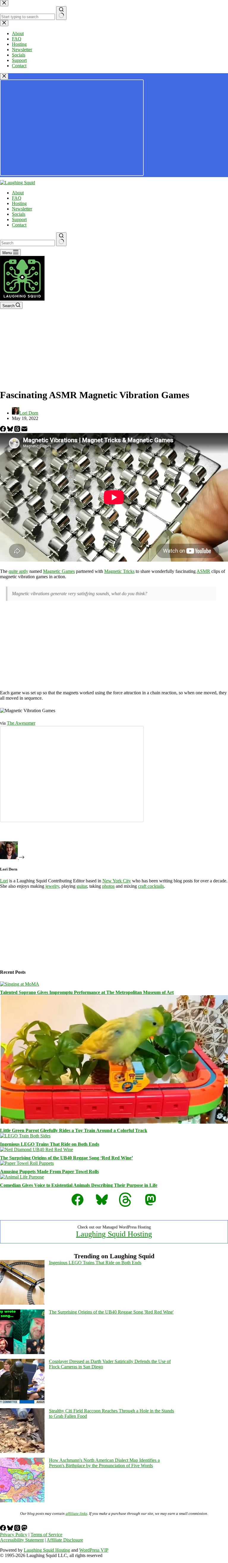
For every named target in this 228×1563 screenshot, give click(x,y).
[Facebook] (3, 430)
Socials (18, 214)
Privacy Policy (13, 1534)
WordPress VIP (93, 1550)
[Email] (24, 430)
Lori (4, 880)
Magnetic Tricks (119, 571)
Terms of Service (46, 1534)
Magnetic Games (59, 571)
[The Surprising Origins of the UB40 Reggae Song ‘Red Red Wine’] (36, 1149)
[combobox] (27, 243)
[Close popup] (4, 76)
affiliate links (76, 1513)
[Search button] (61, 239)
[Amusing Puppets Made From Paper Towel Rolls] (27, 1163)
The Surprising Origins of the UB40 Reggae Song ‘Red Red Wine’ (66, 1157)
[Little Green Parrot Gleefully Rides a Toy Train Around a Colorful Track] (114, 1122)
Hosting (19, 203)
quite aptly (18, 571)
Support (19, 219)
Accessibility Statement (22, 1539)
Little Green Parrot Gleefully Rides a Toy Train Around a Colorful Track (73, 1130)
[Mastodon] (24, 1529)
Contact (19, 224)
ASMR (203, 571)
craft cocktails (151, 886)
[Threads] (17, 430)
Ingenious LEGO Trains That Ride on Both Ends (49, 1144)
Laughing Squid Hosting (114, 1234)
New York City (116, 880)
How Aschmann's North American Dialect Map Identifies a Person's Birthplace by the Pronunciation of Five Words (104, 1463)
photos (108, 886)
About (18, 192)
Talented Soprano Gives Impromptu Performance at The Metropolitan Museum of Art (87, 992)
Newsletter (22, 208)
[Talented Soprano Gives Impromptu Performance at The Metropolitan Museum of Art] (19, 984)
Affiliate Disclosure (65, 1539)
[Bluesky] (10, 430)
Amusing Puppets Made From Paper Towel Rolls (49, 1171)
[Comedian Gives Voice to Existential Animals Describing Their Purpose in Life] (22, 1176)
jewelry (52, 886)
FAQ (16, 198)
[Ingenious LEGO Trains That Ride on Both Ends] (25, 1135)
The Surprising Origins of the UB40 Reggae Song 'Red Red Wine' (111, 1312)
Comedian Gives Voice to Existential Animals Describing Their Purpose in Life (78, 1185)
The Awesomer (21, 723)
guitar (82, 886)
